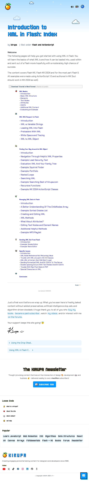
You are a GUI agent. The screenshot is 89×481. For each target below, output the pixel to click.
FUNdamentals (33, 440)
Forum (66, 440)
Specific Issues (24, 251)
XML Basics (23, 91)
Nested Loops (27, 174)
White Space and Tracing (33, 135)
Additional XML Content (30, 107)
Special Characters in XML (31, 269)
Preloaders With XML (31, 131)
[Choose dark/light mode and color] (77, 7)
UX (4, 440)
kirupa (14, 45)
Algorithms (50, 436)
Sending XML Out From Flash (29, 240)
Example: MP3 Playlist (31, 232)
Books (58, 440)
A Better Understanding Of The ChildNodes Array (44, 206)
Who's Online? (11, 416)
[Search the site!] (82, 7)
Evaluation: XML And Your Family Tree (38, 163)
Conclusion (23, 277)
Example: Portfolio (29, 171)
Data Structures (66, 436)
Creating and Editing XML (33, 214)
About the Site (11, 411)
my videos (52, 313)
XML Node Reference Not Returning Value (37, 255)
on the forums (15, 317)
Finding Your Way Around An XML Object (33, 149)
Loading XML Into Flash (32, 128)
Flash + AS (47, 440)
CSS (41, 436)
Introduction (25, 93)
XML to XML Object (30, 139)
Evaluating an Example (29, 109)
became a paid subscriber (27, 313)
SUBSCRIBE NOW (46, 384)
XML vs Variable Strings (32, 124)
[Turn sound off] (72, 7)
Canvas (11, 440)
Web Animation (30, 436)
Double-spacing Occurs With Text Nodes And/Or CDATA (42, 265)
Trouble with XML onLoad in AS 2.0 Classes (37, 258)
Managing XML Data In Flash (29, 199)
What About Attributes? (32, 221)
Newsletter (77, 440)
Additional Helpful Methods (34, 228)
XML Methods (27, 217)
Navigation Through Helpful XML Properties (41, 156)
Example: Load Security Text (34, 160)
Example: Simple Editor (29, 244)
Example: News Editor (29, 246)
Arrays (20, 440)
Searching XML (28, 178)
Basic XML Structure (29, 96)
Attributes (25, 103)
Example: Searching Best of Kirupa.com (39, 182)
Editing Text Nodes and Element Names (39, 225)
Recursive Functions (30, 185)
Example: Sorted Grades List (34, 210)
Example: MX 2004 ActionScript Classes (39, 189)
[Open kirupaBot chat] (83, 475)
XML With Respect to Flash (29, 117)
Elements (24, 98)
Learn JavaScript (12, 436)
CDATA (23, 105)
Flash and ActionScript (43, 45)
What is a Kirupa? (12, 406)
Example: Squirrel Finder (32, 167)
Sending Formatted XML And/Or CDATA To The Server (41, 262)
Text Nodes (25, 100)
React (79, 436)
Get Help (9, 421)
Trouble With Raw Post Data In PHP (34, 267)
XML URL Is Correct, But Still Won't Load (36, 260)
